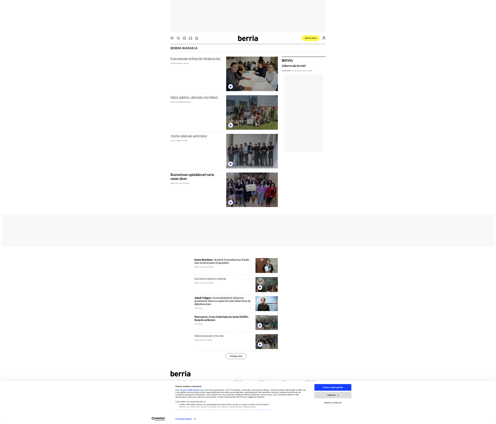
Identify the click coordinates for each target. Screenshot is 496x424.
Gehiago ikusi (236, 356)
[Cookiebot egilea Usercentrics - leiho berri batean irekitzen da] (158, 419)
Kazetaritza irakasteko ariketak (210, 278)
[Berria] (181, 375)
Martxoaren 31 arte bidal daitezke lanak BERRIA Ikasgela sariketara (221, 318)
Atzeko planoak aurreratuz (189, 136)
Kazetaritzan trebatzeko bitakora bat (195, 59)
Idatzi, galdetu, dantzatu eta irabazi (194, 97)
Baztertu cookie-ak (332, 403)
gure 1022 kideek (191, 390)
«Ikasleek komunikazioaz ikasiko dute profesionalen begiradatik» (222, 261)
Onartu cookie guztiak (333, 387)
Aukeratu (331, 395)
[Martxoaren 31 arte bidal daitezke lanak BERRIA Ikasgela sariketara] (266, 322)
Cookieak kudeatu (183, 419)
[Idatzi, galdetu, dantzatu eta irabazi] (252, 112)
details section (264, 409)
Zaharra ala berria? (294, 65)
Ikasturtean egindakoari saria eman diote (192, 177)
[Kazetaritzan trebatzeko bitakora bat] (252, 74)
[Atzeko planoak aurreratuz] (252, 151)
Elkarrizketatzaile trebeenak (209, 335)
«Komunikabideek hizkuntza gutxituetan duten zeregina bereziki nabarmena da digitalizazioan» (222, 300)
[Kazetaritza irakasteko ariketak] (266, 284)
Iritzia (287, 60)
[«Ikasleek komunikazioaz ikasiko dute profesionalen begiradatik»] (266, 265)
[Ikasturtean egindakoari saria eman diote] (252, 190)
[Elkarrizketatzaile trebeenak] (266, 341)
